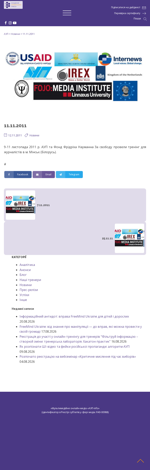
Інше (23, 300)
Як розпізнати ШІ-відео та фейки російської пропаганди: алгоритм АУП (75, 346)
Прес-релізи (29, 290)
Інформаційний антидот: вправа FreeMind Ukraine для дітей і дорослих (74, 316)
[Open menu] (67, 13)
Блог (23, 275)
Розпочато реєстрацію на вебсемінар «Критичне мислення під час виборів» (78, 356)
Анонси (25, 270)
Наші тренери (30, 280)
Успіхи (24, 295)
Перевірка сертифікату (127, 13)
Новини (34, 135)
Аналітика (27, 265)
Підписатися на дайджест (125, 7)
